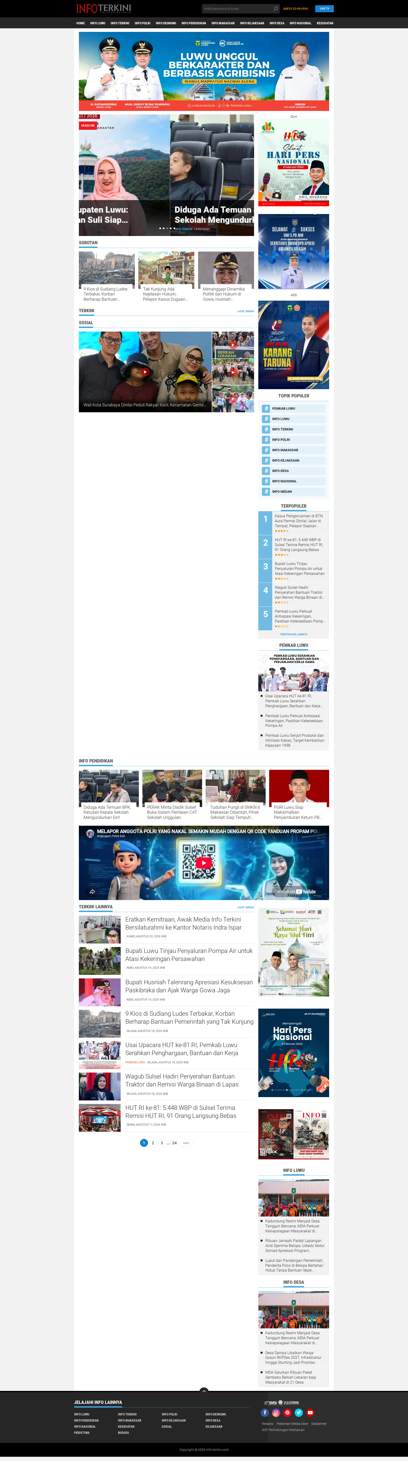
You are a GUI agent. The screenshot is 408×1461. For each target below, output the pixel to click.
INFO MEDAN (282, 491)
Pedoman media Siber (292, 1424)
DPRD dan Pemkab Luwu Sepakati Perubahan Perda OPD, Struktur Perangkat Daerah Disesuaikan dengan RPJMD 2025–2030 (166, 225)
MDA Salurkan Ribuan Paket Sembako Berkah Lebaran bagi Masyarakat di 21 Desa (290, 1377)
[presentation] (241, 126)
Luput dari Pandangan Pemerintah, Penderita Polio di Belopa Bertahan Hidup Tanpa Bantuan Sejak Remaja (294, 1265)
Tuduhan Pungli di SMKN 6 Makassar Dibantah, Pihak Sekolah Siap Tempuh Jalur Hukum (235, 812)
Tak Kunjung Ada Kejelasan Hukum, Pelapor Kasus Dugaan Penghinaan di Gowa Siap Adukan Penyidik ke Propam (165, 294)
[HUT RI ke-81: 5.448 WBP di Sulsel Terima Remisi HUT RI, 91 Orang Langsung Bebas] (100, 1118)
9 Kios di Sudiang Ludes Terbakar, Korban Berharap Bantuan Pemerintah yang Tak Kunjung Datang (106, 294)
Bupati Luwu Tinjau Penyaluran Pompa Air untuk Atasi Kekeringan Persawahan (300, 568)
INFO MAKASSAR (223, 23)
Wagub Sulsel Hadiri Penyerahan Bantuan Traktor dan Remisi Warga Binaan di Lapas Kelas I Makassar (299, 592)
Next (186, 1143)
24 (174, 1143)
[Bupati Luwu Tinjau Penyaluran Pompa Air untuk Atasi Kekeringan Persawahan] (100, 961)
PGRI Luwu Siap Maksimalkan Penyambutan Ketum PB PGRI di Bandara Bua (296, 812)
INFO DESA (277, 23)
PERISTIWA (81, 1433)
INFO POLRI (142, 23)
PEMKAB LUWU (94, 229)
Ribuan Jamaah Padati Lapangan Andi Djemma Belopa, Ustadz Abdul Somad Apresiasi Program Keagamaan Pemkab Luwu (294, 1245)
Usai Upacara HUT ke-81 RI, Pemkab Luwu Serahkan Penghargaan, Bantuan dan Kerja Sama (292, 701)
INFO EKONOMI (166, 23)
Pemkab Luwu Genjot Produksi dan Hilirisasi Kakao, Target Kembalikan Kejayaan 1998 (294, 740)
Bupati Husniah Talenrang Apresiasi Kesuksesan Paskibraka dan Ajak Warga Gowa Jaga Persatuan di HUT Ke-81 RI (189, 990)
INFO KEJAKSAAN (252, 23)
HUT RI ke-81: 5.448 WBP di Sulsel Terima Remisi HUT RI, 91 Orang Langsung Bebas (299, 545)
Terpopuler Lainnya (293, 634)
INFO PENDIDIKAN (194, 23)
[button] (160, 228)
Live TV (324, 8)
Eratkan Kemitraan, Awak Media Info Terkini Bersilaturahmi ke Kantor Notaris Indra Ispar (183, 923)
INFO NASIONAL (300, 23)
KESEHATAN (325, 23)
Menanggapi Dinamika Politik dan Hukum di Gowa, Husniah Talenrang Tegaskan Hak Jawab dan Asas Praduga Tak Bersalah (226, 294)
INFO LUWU (97, 23)
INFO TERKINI (120, 23)
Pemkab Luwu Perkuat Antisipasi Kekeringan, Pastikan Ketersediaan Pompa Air (300, 616)
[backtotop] (204, 1392)
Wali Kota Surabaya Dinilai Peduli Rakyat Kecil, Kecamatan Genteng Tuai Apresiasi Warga (166, 404)
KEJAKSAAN (214, 1426)
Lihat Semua (246, 311)
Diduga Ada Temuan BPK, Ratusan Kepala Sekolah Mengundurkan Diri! (107, 812)
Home (80, 23)
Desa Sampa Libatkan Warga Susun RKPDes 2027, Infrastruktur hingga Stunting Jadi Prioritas (293, 1358)
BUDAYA (123, 1433)
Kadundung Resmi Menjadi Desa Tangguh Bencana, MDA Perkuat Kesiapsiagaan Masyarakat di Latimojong (292, 1226)
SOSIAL (167, 1426)
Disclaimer (319, 1424)
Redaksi (267, 1424)
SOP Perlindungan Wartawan (283, 1430)
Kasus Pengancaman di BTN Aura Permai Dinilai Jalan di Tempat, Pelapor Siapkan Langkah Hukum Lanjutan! (299, 521)
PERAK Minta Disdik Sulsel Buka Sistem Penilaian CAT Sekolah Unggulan (172, 812)
